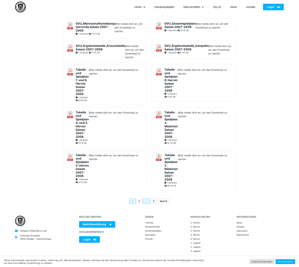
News (233, 7)
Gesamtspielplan (164, 7)
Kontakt (250, 7)
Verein (138, 7)
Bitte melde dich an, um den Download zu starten (128, 27)
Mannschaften (191, 7)
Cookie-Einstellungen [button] (261, 261)
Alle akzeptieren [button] (285, 261)
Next (162, 201)
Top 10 (217, 7)
